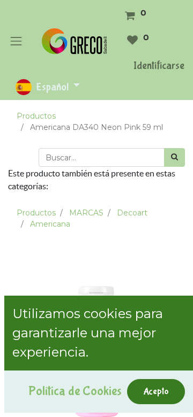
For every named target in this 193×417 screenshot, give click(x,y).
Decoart (132, 213)
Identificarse (158, 65)
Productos (36, 116)
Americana (50, 224)
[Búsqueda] (174, 157)
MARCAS (86, 213)
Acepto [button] (156, 391)
